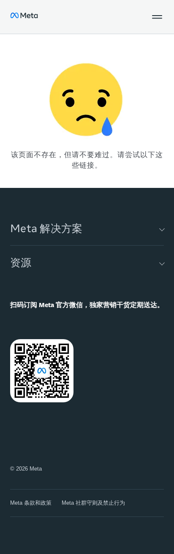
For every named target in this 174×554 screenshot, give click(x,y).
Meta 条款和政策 (31, 503)
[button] (157, 17)
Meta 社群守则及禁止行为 (93, 503)
